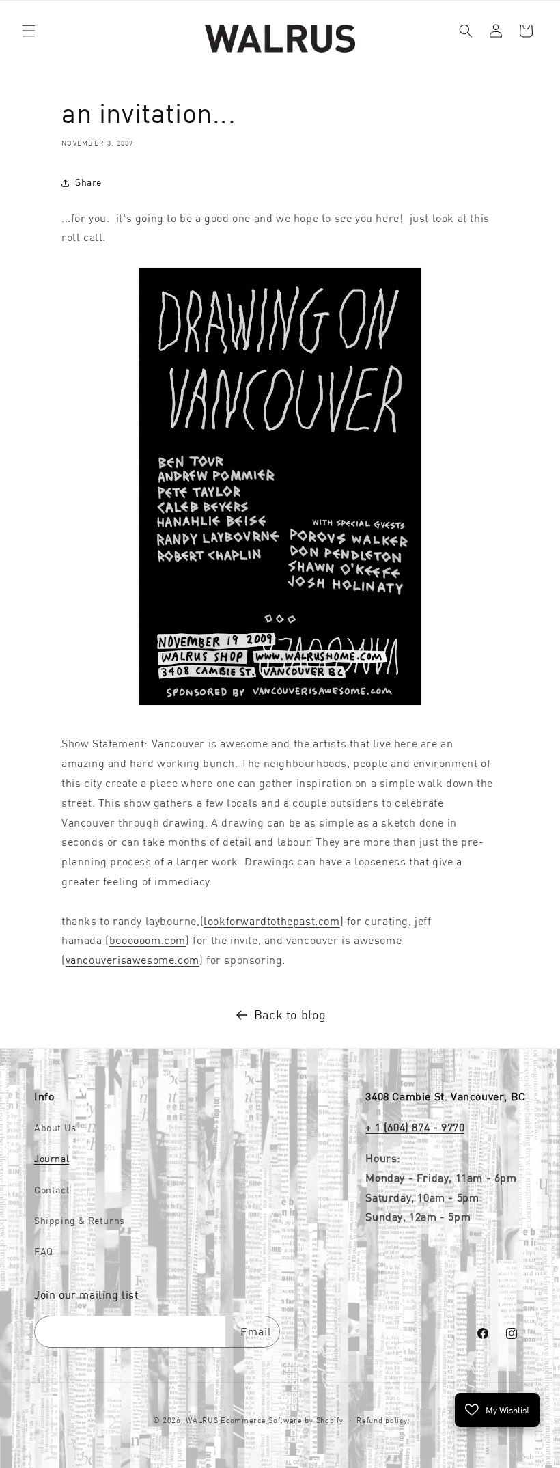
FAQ (43, 1251)
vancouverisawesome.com (132, 960)
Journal (51, 1158)
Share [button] (88, 182)
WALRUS (202, 1420)
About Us (55, 1128)
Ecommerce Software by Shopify (282, 1420)
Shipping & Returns (79, 1221)
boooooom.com (147, 940)
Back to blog (290, 1015)
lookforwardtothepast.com (271, 921)
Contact (52, 1190)
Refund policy (381, 1420)
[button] (29, 31)
